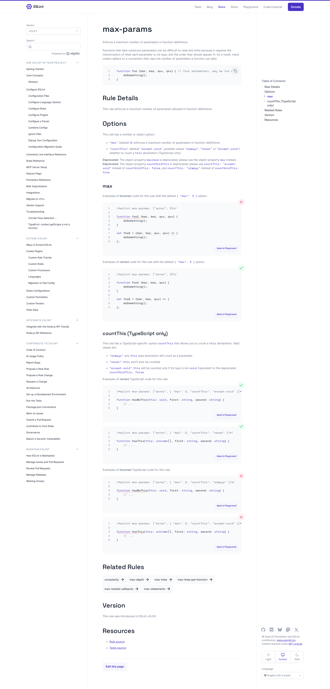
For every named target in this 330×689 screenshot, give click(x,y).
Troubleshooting (35, 211)
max (270, 96)
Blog (210, 7)
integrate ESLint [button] (39, 320)
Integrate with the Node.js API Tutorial (47, 326)
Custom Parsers (35, 303)
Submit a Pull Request (38, 419)
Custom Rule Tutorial (39, 257)
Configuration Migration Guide (45, 146)
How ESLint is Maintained (40, 455)
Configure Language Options (44, 102)
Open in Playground (226, 248)
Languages (34, 276)
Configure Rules (37, 108)
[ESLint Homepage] (34, 7)
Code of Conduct (36, 349)
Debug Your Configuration (42, 140)
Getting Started (35, 69)
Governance (33, 432)
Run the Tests (34, 400)
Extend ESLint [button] (36, 238)
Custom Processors (39, 270)
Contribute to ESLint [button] (42, 343)
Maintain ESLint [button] (38, 449)
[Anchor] (141, 97)
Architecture (33, 387)
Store (234, 7)
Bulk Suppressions (36, 186)
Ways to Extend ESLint (39, 244)
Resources (271, 119)
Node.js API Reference (39, 332)
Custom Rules (36, 263)
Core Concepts (34, 75)
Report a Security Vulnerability (43, 438)
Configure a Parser (38, 121)
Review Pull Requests (38, 468)
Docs (221, 7)
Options (270, 91)
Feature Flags (33, 173)
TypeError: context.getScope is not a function (49, 226)
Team (197, 7)
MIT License (295, 643)
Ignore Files (34, 133)
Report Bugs (33, 362)
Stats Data (32, 309)
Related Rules (273, 110)
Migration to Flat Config (41, 282)
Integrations (33, 192)
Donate (296, 7)
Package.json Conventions (41, 406)
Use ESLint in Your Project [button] (46, 62)
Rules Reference (35, 160)
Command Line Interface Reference (46, 154)
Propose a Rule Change (39, 375)
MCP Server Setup (36, 167)
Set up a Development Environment (46, 394)
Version (269, 115)
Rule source (117, 641)
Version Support (35, 205)
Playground (250, 7)
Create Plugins (34, 251)
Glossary (33, 81)
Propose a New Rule (37, 368)
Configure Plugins (38, 114)
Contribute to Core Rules (40, 426)
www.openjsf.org (286, 640)
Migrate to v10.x (35, 198)
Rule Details (272, 86)
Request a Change (36, 381)
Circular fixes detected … (42, 217)
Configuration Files (38, 95)
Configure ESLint (35, 89)
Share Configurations (38, 290)
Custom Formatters (37, 297)
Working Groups (35, 481)
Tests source (117, 647)
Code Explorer (272, 7)
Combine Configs (38, 127)
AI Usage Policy (35, 356)
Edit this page (115, 666)
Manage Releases (36, 474)
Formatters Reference (38, 179)
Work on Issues (34, 413)
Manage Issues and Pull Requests (45, 461)
